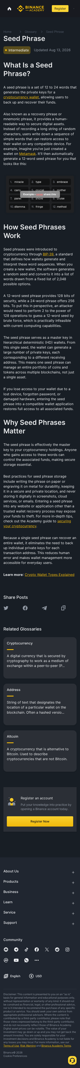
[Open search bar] (47, 8)
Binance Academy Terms (56, 1045)
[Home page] (30, 8)
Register (60, 8)
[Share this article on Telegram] (44, 608)
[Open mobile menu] (74, 8)
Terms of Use (11, 1045)
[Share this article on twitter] (6, 608)
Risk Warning (28, 1045)
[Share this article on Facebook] (25, 608)
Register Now (40, 821)
